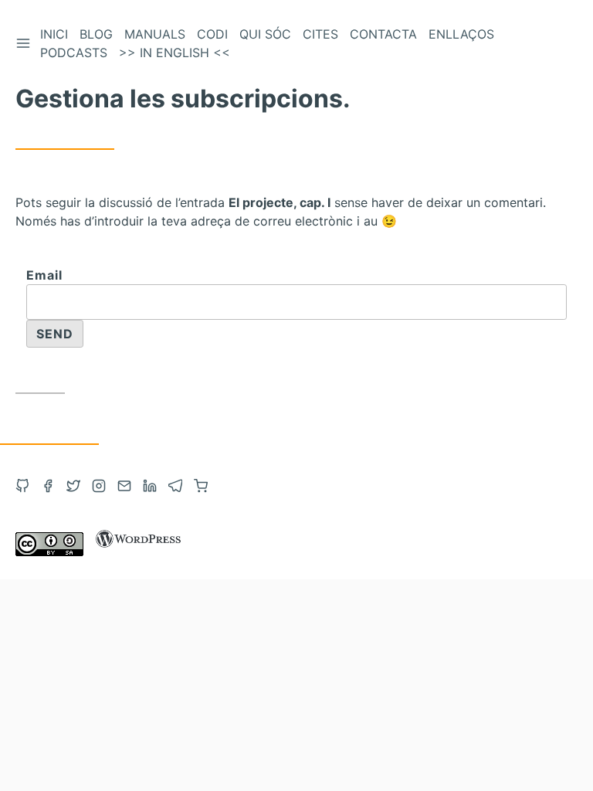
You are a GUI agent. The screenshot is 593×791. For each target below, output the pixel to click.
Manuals (154, 34)
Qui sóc (265, 34)
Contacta (383, 34)
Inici (54, 34)
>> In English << (174, 52)
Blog (96, 34)
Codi (212, 34)
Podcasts (73, 52)
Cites (320, 34)
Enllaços (461, 34)
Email (44, 275)
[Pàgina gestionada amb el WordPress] (138, 551)
